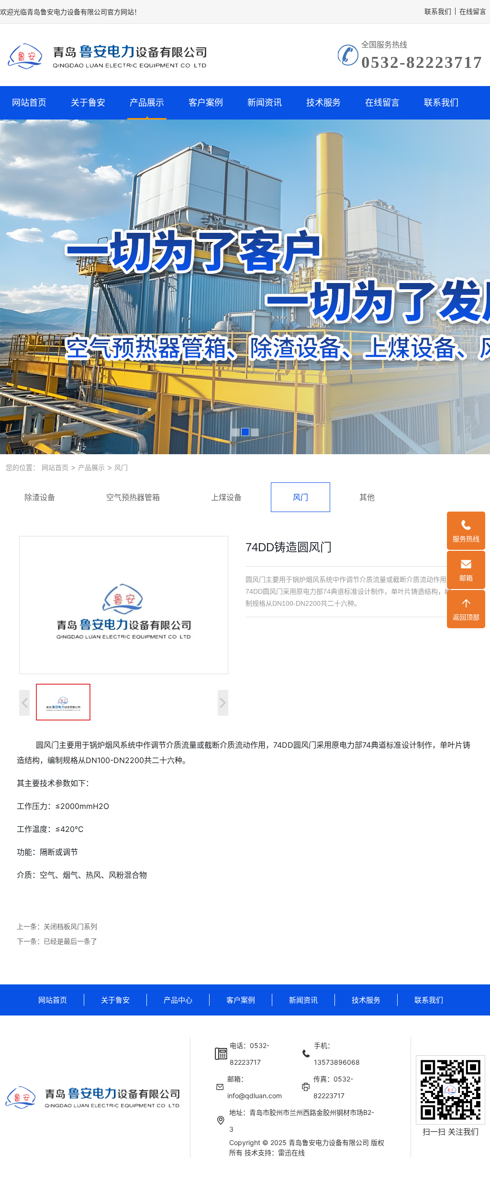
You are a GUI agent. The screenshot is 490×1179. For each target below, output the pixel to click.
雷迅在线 (291, 1152)
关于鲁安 (88, 103)
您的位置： (22, 467)
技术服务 (323, 103)
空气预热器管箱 (133, 497)
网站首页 (29, 103)
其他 (367, 497)
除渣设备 (39, 497)
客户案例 (206, 103)
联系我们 (437, 11)
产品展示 (147, 103)
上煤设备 (226, 497)
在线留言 (472, 11)
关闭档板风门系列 (70, 926)
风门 (120, 467)
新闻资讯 (264, 103)
